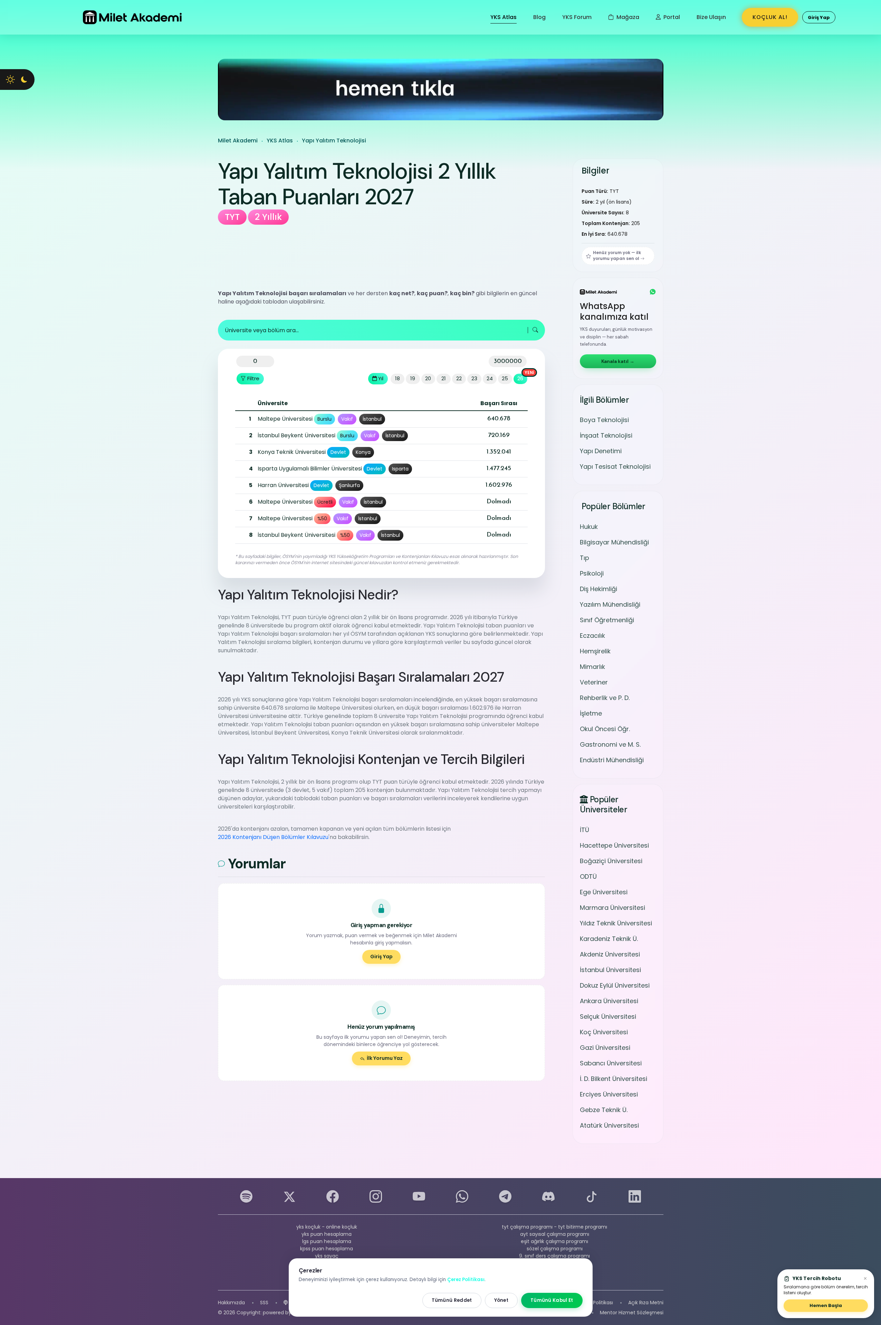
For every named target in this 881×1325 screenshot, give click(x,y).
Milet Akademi (238, 140)
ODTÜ (588, 876)
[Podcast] (286, 1302)
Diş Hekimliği (598, 589)
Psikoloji (592, 573)
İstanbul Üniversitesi (610, 969)
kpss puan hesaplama (326, 1248)
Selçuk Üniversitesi (608, 1016)
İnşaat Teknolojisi (606, 435)
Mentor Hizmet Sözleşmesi (631, 1312)
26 (520, 378)
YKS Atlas (503, 17)
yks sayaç (326, 1255)
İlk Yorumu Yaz (385, 1058)
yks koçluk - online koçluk (326, 1226)
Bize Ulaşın (711, 17)
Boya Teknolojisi (604, 420)
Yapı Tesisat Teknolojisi (615, 467)
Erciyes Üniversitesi (609, 1094)
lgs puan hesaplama (326, 1241)
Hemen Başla (826, 1305)
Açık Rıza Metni (645, 1302)
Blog (539, 17)
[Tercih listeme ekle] (242, 419)
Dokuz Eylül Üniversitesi (615, 985)
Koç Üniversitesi (604, 1031)
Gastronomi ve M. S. (610, 744)
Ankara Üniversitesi (609, 1000)
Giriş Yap (381, 956)
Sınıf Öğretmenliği (607, 620)
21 (443, 378)
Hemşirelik (595, 651)
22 (459, 378)
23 (474, 378)
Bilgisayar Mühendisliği (614, 542)
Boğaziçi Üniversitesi (611, 860)
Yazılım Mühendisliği (610, 604)
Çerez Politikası (595, 1302)
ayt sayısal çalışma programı (554, 1234)
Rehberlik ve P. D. (605, 697)
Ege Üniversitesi (604, 891)
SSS (264, 1302)
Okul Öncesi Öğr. (605, 729)
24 (490, 378)
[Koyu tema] (24, 79)
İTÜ (584, 829)
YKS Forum (577, 17)
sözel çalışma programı (555, 1248)
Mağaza (627, 17)
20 (428, 378)
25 (505, 378)
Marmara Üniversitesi (612, 907)
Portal (671, 17)
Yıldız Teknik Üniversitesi (616, 922)
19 (412, 378)
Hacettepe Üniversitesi (614, 845)
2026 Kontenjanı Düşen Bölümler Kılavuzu (273, 837)
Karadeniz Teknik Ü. (609, 938)
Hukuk (589, 526)
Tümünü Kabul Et (551, 1300)
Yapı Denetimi (601, 451)
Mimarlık (592, 666)
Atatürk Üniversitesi (609, 1125)
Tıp (584, 557)
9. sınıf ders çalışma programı (554, 1255)
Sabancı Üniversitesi (611, 1062)
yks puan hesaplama (326, 1234)
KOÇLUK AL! (770, 17)
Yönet (501, 1300)
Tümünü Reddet (452, 1300)
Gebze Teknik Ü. (604, 1109)
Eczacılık (592, 635)
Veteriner (594, 682)
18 (397, 378)
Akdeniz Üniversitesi (610, 954)
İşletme (591, 713)
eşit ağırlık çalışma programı (554, 1241)
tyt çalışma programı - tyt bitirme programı (554, 1226)
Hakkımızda (231, 1302)
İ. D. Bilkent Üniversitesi (613, 1078)
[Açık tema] (10, 79)
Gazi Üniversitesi (605, 1047)
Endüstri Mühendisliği (612, 760)
